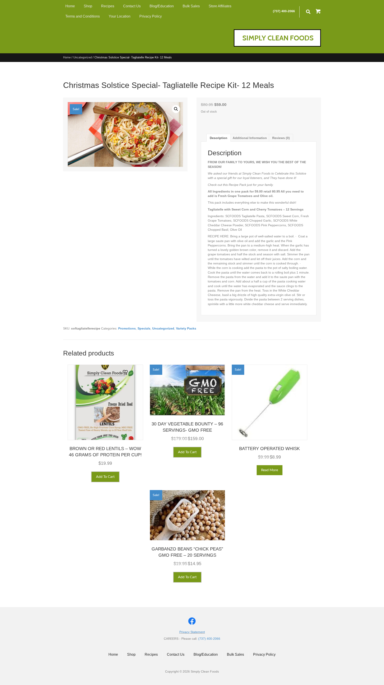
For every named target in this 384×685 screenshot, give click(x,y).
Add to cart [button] (105, 477)
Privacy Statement (192, 632)
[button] (318, 11)
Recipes (151, 654)
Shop (131, 654)
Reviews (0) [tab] (281, 138)
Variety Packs (186, 328)
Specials (144, 328)
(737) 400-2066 (284, 11)
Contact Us (175, 654)
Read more (269, 470)
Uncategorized (82, 57)
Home (67, 57)
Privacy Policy (264, 654)
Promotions (127, 328)
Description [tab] (218, 138)
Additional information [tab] (250, 138)
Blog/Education (206, 654)
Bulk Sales (235, 654)
